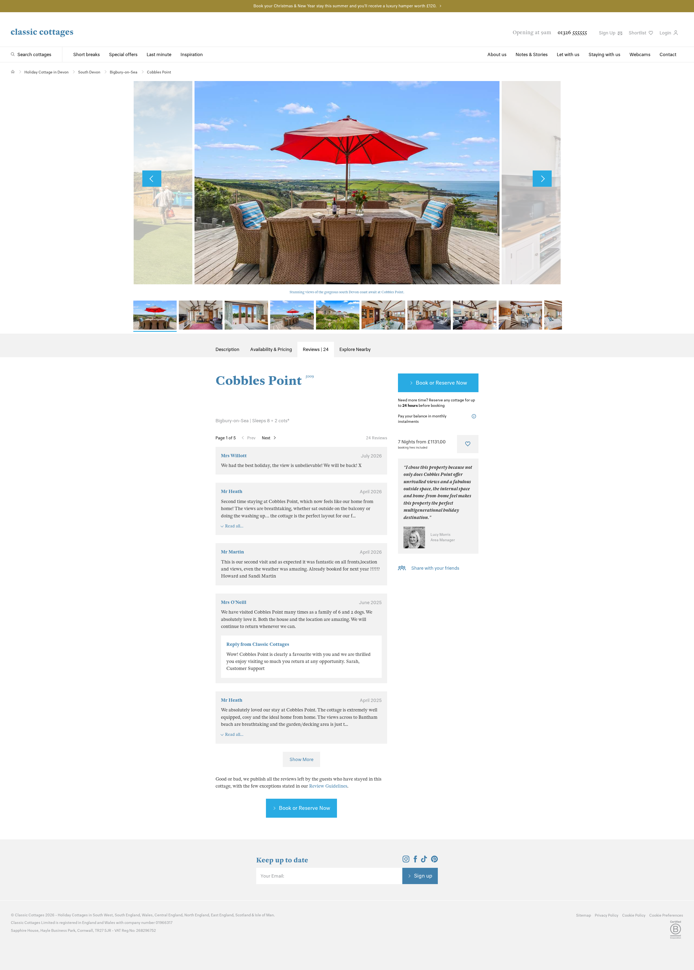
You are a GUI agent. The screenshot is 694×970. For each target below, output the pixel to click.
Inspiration (192, 54)
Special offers (123, 54)
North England (196, 915)
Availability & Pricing (271, 349)
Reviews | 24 (316, 349)
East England (222, 915)
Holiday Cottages (73, 915)
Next (266, 438)
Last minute (159, 54)
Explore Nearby (355, 349)
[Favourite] (467, 444)
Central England (168, 915)
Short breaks (86, 54)
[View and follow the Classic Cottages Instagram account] (406, 860)
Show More (301, 759)
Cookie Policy (633, 915)
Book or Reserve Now (304, 808)
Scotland (243, 915)
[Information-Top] (475, 416)
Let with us (568, 54)
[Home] (13, 71)
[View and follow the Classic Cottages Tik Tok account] (424, 860)
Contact (668, 54)
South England (127, 915)
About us (496, 54)
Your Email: (272, 876)
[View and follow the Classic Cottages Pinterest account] (434, 860)
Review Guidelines (328, 786)
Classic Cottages (29, 915)
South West (103, 915)
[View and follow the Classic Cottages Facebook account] (415, 860)
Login (666, 33)
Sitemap (583, 915)
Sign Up (607, 33)
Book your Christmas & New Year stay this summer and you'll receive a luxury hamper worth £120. (344, 6)
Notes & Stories (532, 54)
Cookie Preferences (666, 915)
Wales (147, 915)
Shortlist (638, 33)
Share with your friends (435, 568)
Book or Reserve (435, 382)
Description (227, 349)
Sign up (423, 875)
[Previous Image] (151, 178)
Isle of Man (264, 915)
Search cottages (34, 54)
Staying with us (604, 54)
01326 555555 (572, 32)
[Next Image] (542, 178)
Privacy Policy (606, 915)
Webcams (639, 54)
